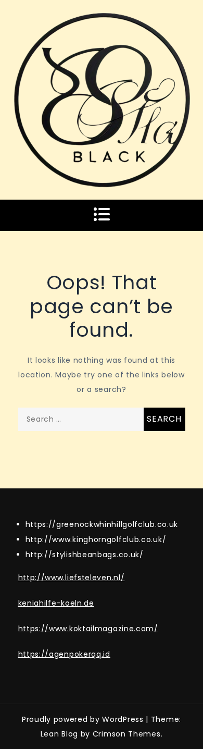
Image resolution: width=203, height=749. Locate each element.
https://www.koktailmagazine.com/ (88, 628)
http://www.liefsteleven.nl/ (71, 577)
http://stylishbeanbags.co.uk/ (85, 554)
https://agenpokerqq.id (64, 654)
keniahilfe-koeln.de (56, 603)
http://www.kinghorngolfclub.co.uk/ (96, 539)
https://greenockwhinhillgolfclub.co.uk (102, 524)
